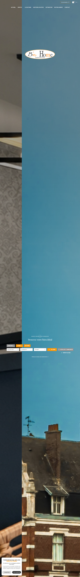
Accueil (13, 7)
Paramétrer (7, 572)
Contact (67, 7)
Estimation (49, 7)
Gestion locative (38, 7)
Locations (28, 7)
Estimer (27, 345)
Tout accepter (16, 572)
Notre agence (58, 7)
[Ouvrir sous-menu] (23, 7)
